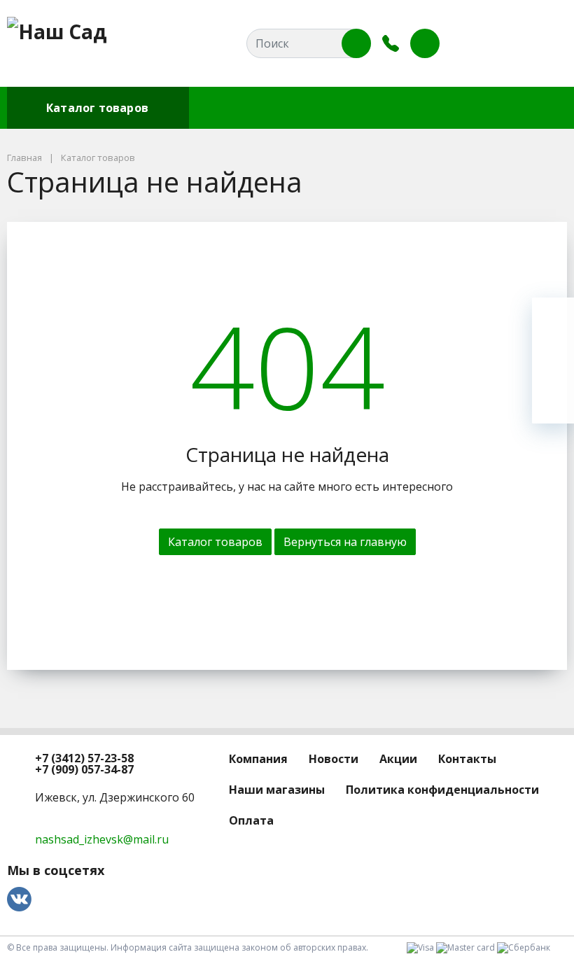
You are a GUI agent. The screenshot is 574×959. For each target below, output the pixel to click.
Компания (230, 107)
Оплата (521, 107)
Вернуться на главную (345, 542)
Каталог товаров (97, 107)
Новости (308, 107)
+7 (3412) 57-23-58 (84, 758)
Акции (375, 107)
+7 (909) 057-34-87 (84, 769)
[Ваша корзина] (543, 43)
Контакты (446, 107)
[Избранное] (479, 43)
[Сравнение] (511, 43)
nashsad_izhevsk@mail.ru (102, 839)
